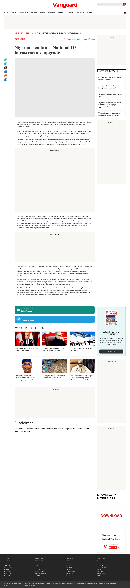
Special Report (70, 573)
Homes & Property (40, 569)
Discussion (7, 571)
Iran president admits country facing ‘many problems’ (109, 86)
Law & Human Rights (72, 563)
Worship (99, 575)
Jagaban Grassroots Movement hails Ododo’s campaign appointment (109, 104)
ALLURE (89, 13)
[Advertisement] (54, 180)
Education (7, 573)
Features (38, 563)
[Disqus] (55, 462)
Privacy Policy (56, 583)
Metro (42, 13)
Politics (34, 13)
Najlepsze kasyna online (96, 583)
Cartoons (100, 565)
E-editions (24, 13)
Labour (68, 561)
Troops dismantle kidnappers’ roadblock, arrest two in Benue (109, 113)
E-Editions (7, 575)
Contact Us (48, 583)
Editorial (70, 13)
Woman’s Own (101, 573)
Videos (99, 569)
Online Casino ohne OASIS (68, 583)
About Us (31, 583)
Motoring (69, 567)
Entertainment (39, 559)
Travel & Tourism (102, 567)
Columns (80, 13)
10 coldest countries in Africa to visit (110, 95)
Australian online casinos (110, 583)
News (14, 13)
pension (37, 575)
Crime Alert (8, 567)
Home (6, 13)
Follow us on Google (73, 39)
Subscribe (111, 351)
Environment (39, 561)
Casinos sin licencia (29, 585)
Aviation (7, 561)
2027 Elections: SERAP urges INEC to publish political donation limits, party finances (82, 377)
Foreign (37, 565)
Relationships (70, 571)
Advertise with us (39, 583)
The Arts (99, 563)
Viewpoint (100, 571)
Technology (100, 561)
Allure (6, 559)
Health (37, 567)
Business (51, 13)
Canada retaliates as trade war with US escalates (109, 78)
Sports (60, 13)
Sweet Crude (101, 559)
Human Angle (39, 571)
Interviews (69, 559)
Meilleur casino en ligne (83, 583)
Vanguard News (65, 5)
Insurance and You (41, 573)
